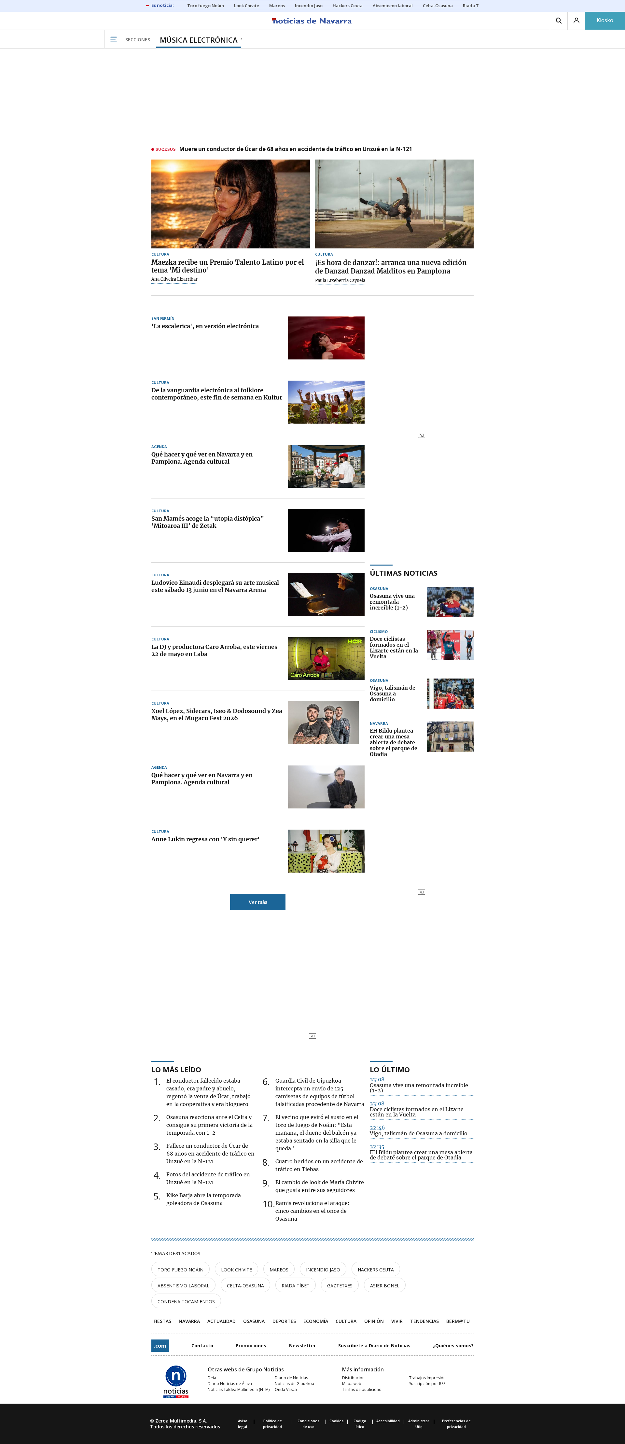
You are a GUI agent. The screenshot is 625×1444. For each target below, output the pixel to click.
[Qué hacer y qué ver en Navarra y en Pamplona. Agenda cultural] (326, 466)
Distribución (353, 1378)
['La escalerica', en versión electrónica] (326, 337)
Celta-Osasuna (245, 1286)
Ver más (258, 902)
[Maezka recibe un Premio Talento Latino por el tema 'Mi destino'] (230, 204)
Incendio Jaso (323, 1270)
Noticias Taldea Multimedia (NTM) (239, 1389)
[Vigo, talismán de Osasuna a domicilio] (450, 694)
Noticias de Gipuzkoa (294, 1383)
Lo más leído (176, 1069)
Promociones (251, 1345)
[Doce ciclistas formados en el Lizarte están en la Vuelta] (450, 648)
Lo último (390, 1069)
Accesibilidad (388, 1420)
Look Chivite (236, 1270)
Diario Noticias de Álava (230, 1383)
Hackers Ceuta (376, 1270)
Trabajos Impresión (427, 1378)
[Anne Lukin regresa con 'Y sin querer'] (326, 851)
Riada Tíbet (296, 1286)
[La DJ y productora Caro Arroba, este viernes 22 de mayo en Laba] (326, 658)
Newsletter (302, 1345)
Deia (212, 1378)
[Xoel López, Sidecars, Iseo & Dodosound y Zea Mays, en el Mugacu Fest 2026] (326, 722)
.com (160, 1345)
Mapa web (351, 1383)
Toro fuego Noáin (180, 1270)
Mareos (279, 1270)
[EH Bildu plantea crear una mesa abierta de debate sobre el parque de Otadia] (450, 743)
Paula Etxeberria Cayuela (340, 280)
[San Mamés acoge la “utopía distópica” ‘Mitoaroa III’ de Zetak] (326, 530)
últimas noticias (404, 573)
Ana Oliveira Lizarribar (174, 279)
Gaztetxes (340, 1286)
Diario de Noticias (291, 1378)
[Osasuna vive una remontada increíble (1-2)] (450, 602)
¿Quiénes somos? (453, 1345)
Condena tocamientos (186, 1301)
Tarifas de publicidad (362, 1389)
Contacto (202, 1345)
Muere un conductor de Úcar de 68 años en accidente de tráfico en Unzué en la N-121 (295, 149)
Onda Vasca (286, 1389)
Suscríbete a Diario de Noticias (374, 1345)
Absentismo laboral (183, 1286)
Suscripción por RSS (427, 1383)
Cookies (336, 1420)
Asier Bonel (384, 1286)
